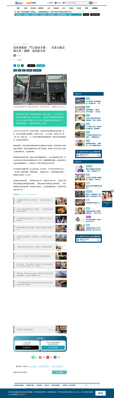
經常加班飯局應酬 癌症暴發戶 (94, 187)
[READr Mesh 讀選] (65, 3)
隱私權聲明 (21, 394)
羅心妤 (20, 60)
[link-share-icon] (22, 65)
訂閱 (51, 357)
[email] (98, 385)
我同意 (100, 393)
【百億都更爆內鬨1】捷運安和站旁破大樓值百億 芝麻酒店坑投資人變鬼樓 (34, 283)
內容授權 (39, 385)
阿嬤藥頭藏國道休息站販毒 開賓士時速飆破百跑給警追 (35, 228)
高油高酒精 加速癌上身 (93, 203)
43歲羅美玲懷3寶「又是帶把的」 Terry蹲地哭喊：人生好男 (35, 201)
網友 (24, 70)
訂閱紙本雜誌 (95, 15)
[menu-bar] (97, 3)
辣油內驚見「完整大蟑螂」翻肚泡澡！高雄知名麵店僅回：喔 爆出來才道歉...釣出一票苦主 (35, 265)
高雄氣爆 (29, 70)
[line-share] (18, 65)
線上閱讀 (59, 372)
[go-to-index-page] (18, 3)
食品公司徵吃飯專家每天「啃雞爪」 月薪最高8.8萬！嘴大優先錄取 (35, 210)
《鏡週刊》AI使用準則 (68, 385)
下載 (58, 357)
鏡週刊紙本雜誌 (32, 366)
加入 (36, 357)
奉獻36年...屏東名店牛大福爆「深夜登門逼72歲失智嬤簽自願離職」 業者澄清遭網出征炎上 (35, 274)
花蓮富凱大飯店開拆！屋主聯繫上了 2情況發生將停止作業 (34, 238)
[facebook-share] (14, 65)
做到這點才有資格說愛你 (25, 329)
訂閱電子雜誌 (30, 385)
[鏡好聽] (50, 3)
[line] (86, 385)
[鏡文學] (58, 3)
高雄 (15, 70)
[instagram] (94, 385)
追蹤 (43, 357)
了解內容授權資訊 (57, 366)
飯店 (19, 70)
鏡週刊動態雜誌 (44, 366)
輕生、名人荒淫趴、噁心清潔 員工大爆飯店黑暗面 (33, 256)
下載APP (46, 385)
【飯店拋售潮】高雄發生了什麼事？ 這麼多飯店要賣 (34, 247)
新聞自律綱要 (56, 385)
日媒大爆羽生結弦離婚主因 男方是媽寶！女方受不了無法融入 (35, 219)
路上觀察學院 (37, 70)
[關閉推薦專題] (112, 191)
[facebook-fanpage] (91, 385)
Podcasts (86, 15)
